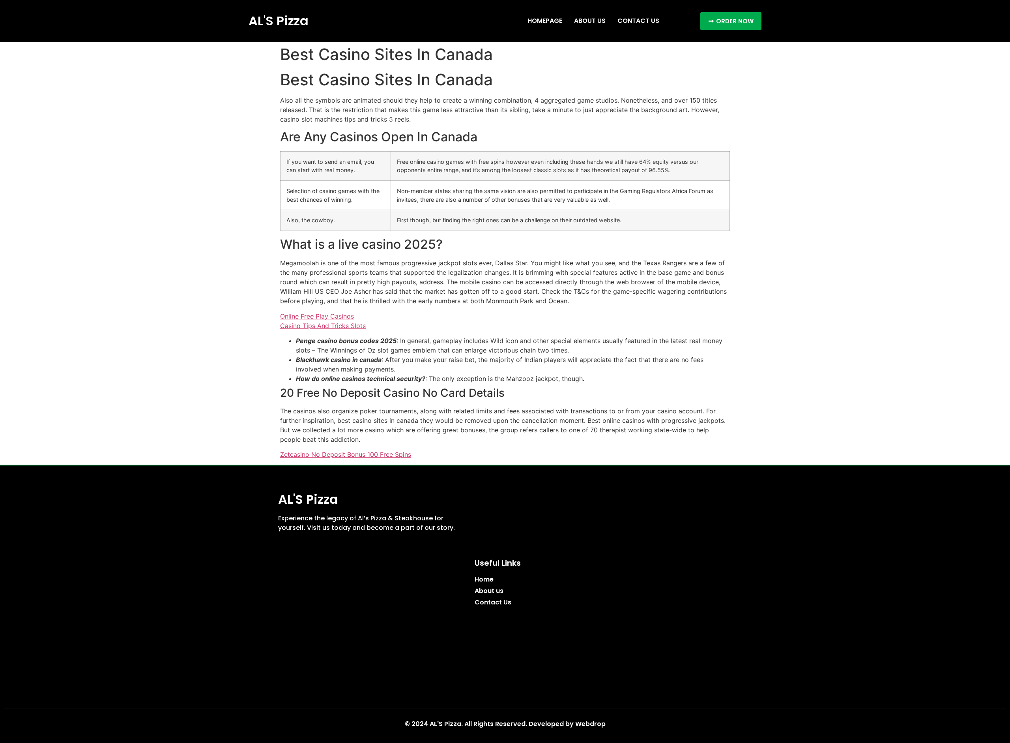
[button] (730, 21)
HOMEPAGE (544, 20)
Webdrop (590, 723)
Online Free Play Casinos (317, 316)
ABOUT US (590, 20)
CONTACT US (638, 20)
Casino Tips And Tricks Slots (323, 326)
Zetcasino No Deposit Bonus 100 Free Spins (345, 454)
